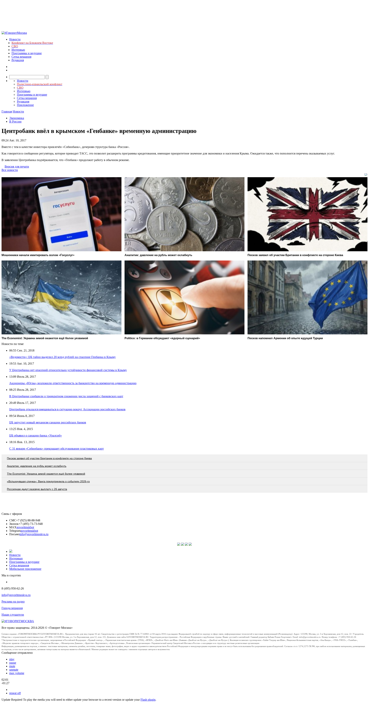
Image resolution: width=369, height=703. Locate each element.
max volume (16, 673)
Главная (7, 111)
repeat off (15, 693)
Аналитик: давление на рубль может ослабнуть (36, 466)
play (11, 659)
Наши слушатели (13, 614)
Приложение (25, 105)
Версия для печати (17, 166)
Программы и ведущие (27, 53)
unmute (13, 669)
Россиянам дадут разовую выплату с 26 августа (37, 489)
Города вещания (12, 608)
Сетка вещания (21, 56)
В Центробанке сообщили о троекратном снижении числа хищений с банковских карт (66, 396)
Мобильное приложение (25, 568)
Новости (15, 39)
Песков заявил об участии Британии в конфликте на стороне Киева (49, 458)
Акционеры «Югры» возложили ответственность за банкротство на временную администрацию (72, 383)
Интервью (18, 49)
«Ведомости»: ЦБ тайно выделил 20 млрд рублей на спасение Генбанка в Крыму (62, 357)
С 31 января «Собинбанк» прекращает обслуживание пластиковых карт (56, 448)
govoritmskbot (25, 527)
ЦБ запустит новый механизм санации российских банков (47, 422)
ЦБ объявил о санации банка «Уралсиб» (35, 435)
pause (12, 662)
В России (15, 121)
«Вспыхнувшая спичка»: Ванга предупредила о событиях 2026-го (48, 481)
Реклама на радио (13, 601)
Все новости (10, 170)
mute (12, 666)
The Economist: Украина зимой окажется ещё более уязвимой (46, 473)
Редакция (18, 60)
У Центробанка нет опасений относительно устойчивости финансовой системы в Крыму (68, 370)
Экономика (16, 118)
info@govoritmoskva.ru (33, 534)
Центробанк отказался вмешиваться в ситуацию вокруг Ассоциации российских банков (67, 409)
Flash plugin (147, 699)
